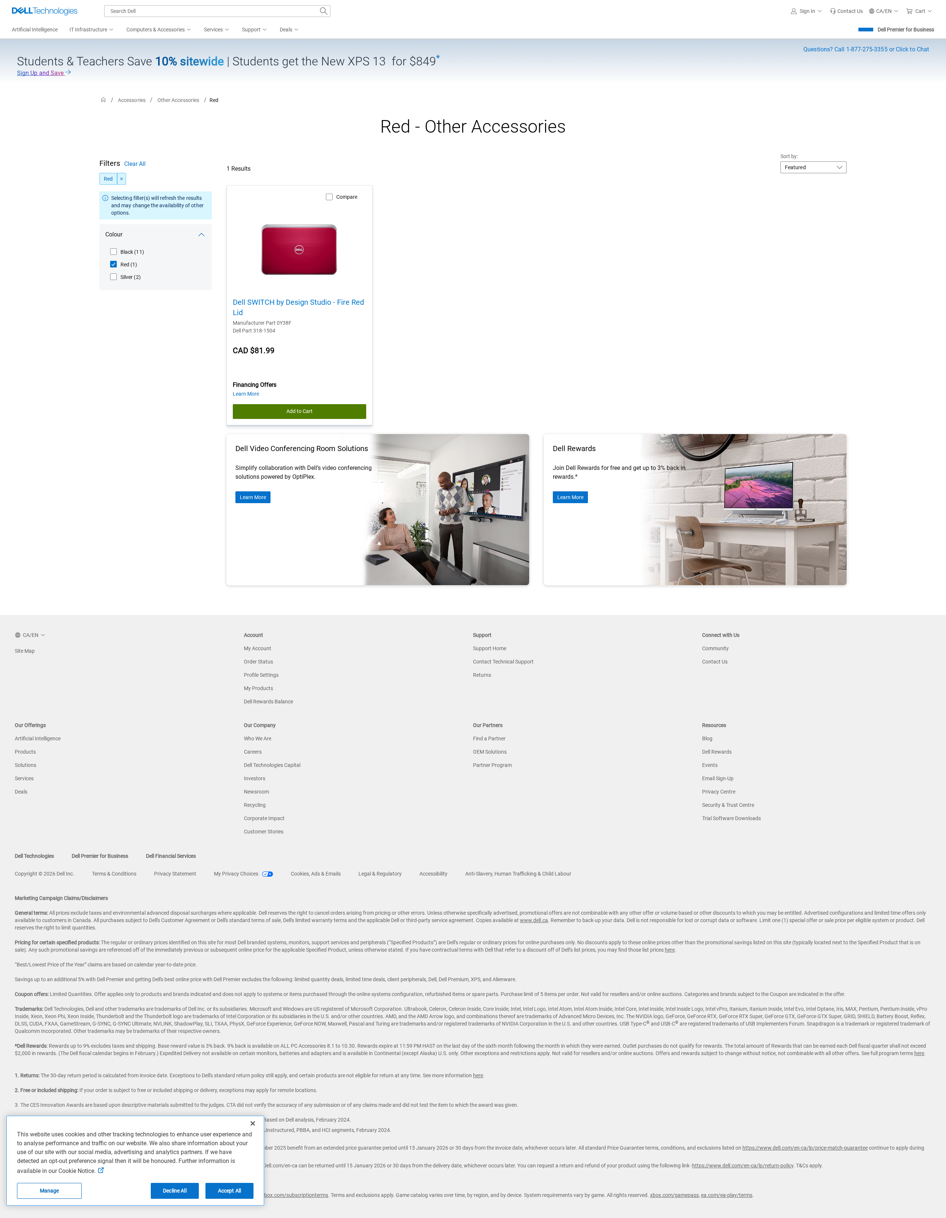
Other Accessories (178, 100)
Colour (113, 234)
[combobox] (217, 11)
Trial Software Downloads (731, 818)
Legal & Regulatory (380, 874)
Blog (707, 738)
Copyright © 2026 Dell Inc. (44, 874)
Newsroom (256, 792)
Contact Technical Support (503, 662)
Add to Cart (299, 411)
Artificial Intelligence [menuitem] (35, 30)
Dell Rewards (717, 752)
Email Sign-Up (718, 778)
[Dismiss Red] (121, 179)
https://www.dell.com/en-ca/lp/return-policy (742, 1165)
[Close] (253, 1123)
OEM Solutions (490, 752)
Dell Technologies (34, 856)
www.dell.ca (534, 920)
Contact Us (715, 662)
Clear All (135, 163)
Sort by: (789, 156)
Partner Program (492, 765)
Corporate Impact (264, 818)
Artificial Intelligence (38, 738)
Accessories (132, 100)
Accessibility (433, 874)
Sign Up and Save (41, 72)
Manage (49, 1191)
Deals (21, 792)
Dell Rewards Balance (268, 701)
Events (710, 765)
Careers (253, 752)
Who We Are (257, 738)
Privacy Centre (718, 792)
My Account (257, 648)
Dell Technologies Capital (272, 765)
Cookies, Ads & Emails (316, 874)
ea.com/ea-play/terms (726, 1195)
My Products (258, 688)
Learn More (253, 497)
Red (108, 179)
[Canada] (103, 100)
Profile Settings (261, 675)
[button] (807, 11)
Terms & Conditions (114, 874)
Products (25, 752)
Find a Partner (489, 738)
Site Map (25, 651)
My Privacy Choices (236, 874)
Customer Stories (263, 832)
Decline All (175, 1191)
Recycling (255, 805)
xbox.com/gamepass (674, 1195)
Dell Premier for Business (906, 30)
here (670, 950)
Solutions (25, 765)
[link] (846, 11)
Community (715, 648)
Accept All (229, 1191)
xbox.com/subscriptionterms (295, 1195)
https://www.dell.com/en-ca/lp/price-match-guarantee (805, 1148)
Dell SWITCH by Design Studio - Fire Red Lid (298, 307)
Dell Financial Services (171, 856)
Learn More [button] (246, 394)
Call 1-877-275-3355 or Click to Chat (866, 49)
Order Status (258, 662)
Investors (254, 778)
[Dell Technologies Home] (45, 11)
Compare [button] (346, 197)
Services (24, 778)
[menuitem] (92, 29)
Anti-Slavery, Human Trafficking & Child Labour (518, 874)
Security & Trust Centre (728, 805)
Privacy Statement (175, 874)
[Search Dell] (323, 11)
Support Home (489, 648)
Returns (482, 675)
